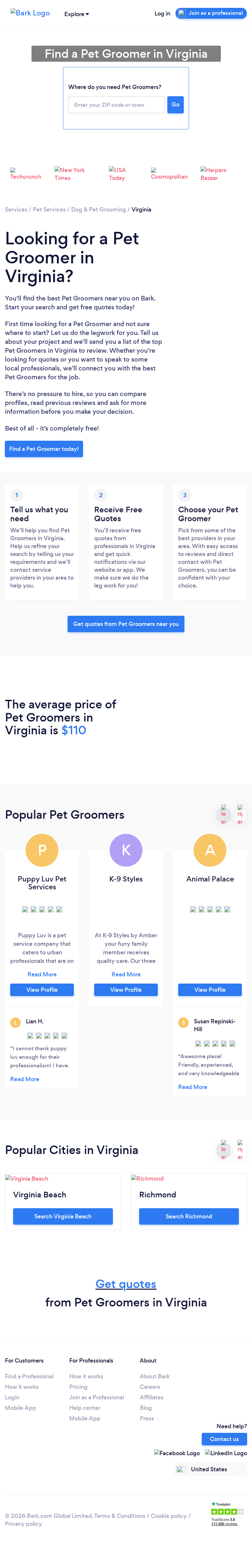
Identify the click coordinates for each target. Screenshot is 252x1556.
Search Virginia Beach (63, 1216)
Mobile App (20, 1408)
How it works (22, 1387)
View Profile (42, 990)
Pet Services (49, 209)
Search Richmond (189, 1216)
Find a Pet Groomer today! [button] (44, 449)
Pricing (78, 1387)
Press (147, 1418)
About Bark (155, 1376)
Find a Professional (29, 1376)
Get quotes (126, 1284)
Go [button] (175, 104)
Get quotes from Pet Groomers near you (126, 624)
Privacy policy (23, 1524)
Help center (84, 1408)
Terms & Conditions (119, 1516)
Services (16, 209)
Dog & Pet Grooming (98, 209)
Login (12, 1397)
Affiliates (151, 1397)
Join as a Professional (96, 1397)
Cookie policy (169, 1516)
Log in (162, 13)
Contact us (224, 1439)
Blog (146, 1408)
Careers (150, 1387)
